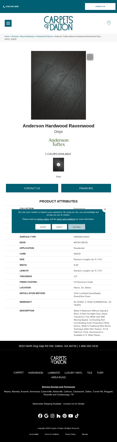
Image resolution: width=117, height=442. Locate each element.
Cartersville (46, 391)
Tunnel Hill (98, 391)
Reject (59, 227)
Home (6, 36)
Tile (89, 373)
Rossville (48, 394)
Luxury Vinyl (74, 373)
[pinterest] (64, 416)
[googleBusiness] (46, 416)
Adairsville (58, 391)
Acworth (25, 391)
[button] (100, 6)
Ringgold (108, 391)
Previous (6, 164)
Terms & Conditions (52, 434)
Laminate (54, 373)
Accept (43, 227)
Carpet (19, 372)
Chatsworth (78, 391)
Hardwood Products (44, 36)
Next (111, 164)
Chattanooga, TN (65, 394)
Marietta (16, 391)
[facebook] (40, 416)
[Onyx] (58, 164)
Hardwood (35, 373)
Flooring (14, 36)
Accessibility (34, 434)
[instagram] (52, 416)
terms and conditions (66, 219)
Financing (86, 188)
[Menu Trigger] (8, 23)
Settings (77, 227)
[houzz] (58, 416)
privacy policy (43, 219)
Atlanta (7, 391)
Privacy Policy (70, 434)
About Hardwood (27, 36)
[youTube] (70, 416)
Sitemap (85, 434)
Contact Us (32, 188)
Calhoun (68, 391)
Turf (100, 373)
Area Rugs (58, 377)
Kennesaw (35, 391)
